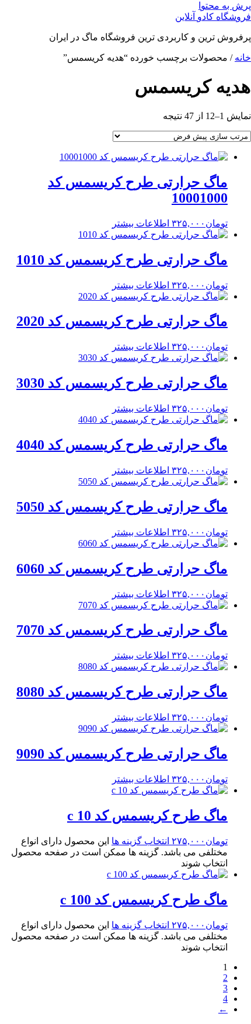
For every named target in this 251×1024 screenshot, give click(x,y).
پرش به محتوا (224, 6)
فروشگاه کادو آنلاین (213, 17)
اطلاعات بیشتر (140, 223)
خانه (243, 57)
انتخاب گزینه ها (140, 841)
